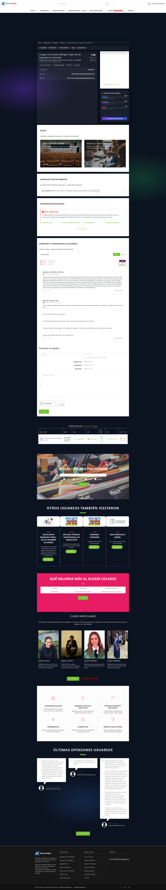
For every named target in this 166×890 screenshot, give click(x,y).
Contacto (131, 10)
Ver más (47, 559)
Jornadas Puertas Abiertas (67, 857)
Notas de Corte (101, 440)
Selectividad (93, 439)
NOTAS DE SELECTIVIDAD (53, 143)
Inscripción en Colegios (66, 860)
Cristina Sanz (44, 661)
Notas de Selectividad (113, 727)
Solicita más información (115, 118)
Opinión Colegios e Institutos (113, 707)
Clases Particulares (58, 10)
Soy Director (82, 229)
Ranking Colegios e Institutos (83, 707)
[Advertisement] (83, 26)
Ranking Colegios (89, 871)
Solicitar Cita (96, 190)
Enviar (45, 411)
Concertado (78, 479)
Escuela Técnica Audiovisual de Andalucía (71, 537)
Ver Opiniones (84, 833)
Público (68, 479)
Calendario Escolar (59, 65)
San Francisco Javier (117, 535)
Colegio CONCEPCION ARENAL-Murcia (86, 775)
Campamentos (44, 10)
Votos (123, 254)
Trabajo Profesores (74, 10)
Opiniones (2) (82, 47)
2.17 (122, 261)
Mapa (73, 47)
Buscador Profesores (90, 864)
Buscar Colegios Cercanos (111, 84)
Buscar (33, 10)
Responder (119, 290)
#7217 (122, 264)
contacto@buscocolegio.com (121, 859)
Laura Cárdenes (114, 661)
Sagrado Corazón (94, 535)
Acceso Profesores (89, 867)
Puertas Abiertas (64, 47)
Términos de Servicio (80, 887)
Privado (89, 479)
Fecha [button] (116, 254)
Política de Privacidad (65, 887)
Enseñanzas (43, 47)
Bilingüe (99, 479)
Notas (84, 10)
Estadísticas (83, 727)
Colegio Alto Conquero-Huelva (53, 789)
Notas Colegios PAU (65, 867)
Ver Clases (74, 678)
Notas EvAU (53, 47)
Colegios (115, 10)
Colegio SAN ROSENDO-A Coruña (117, 825)
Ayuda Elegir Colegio (96, 10)
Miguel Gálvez (67, 661)
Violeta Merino (90, 661)
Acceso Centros (88, 857)
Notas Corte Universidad (67, 871)
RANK (122, 263)
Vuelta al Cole (113, 439)
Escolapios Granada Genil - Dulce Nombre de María (48, 538)
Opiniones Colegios (90, 874)
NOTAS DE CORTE (94, 143)
